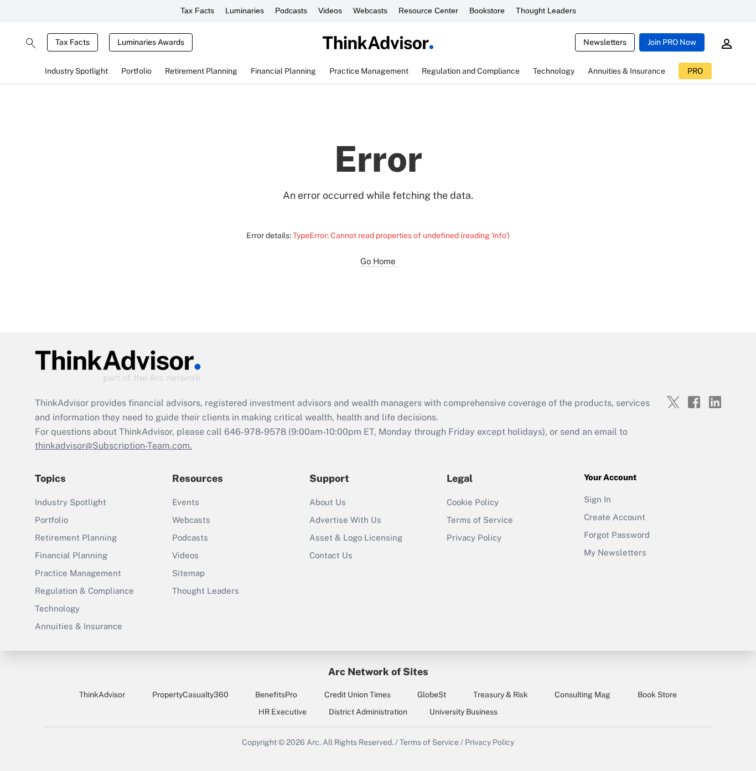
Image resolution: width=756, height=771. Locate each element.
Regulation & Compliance (84, 590)
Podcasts (291, 10)
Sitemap (188, 573)
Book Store (657, 694)
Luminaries (244, 10)
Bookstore (487, 10)
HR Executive (282, 711)
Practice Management (78, 573)
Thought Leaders (546, 10)
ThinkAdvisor (102, 694)
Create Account (614, 517)
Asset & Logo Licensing (355, 537)
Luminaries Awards (150, 42)
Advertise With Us (345, 520)
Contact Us (331, 555)
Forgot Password (617, 534)
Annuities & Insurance (78, 626)
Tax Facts (197, 10)
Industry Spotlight (70, 502)
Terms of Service (480, 520)
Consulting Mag (582, 694)
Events (185, 502)
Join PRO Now (672, 42)
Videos (330, 10)
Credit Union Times (357, 694)
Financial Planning (71, 555)
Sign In (597, 499)
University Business (463, 711)
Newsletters (604, 42)
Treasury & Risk (500, 694)
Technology (57, 608)
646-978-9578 (255, 431)
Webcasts (370, 10)
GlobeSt (431, 694)
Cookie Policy (473, 502)
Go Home (378, 261)
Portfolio (51, 520)
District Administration (368, 711)
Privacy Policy (474, 537)
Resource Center (428, 10)
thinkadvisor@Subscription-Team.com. (113, 445)
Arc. (314, 742)
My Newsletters (615, 552)
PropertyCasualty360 (190, 694)
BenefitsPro (276, 694)
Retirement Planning (76, 537)
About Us (327, 502)
